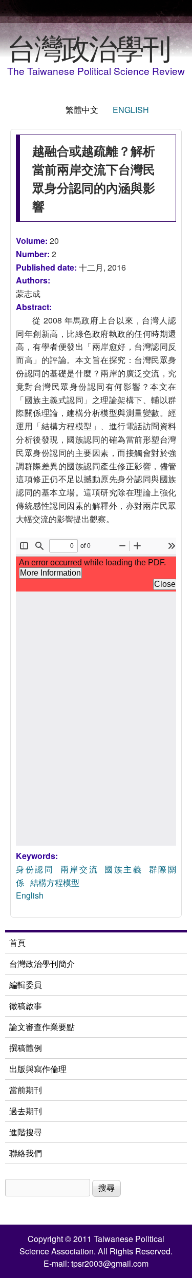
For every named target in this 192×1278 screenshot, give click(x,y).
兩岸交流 (79, 869)
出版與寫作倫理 (38, 1069)
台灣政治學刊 (88, 46)
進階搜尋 (25, 1132)
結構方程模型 (54, 882)
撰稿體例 (25, 1048)
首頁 (17, 942)
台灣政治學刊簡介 (42, 963)
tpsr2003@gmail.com (109, 1263)
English (131, 110)
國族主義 (123, 869)
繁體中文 (82, 110)
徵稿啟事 (25, 1006)
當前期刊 (25, 1090)
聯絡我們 (25, 1153)
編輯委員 (25, 984)
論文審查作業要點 (42, 1027)
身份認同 (35, 869)
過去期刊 (25, 1111)
